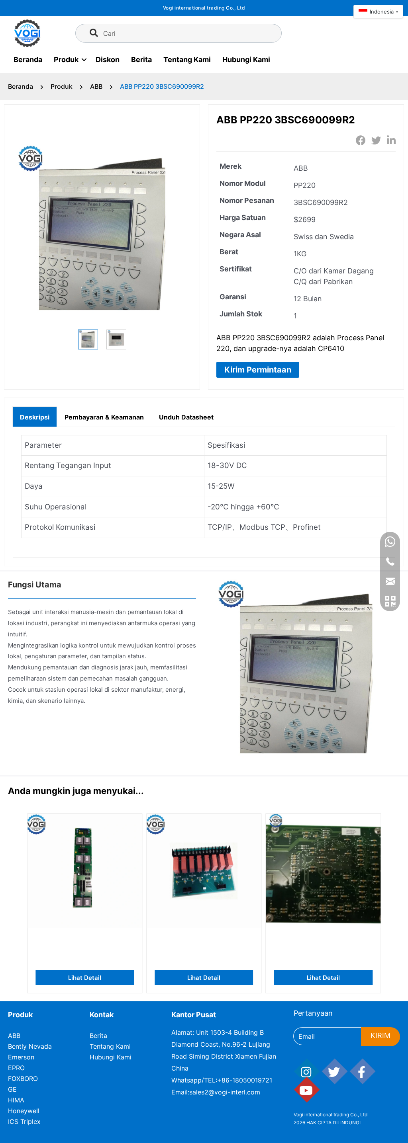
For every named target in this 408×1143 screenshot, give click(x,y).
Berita (141, 59)
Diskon (108, 59)
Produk (66, 59)
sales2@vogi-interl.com (224, 1092)
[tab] (34, 416)
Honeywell (23, 1111)
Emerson (21, 1057)
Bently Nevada (30, 1046)
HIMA (16, 1100)
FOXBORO (23, 1079)
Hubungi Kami (246, 59)
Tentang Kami (187, 59)
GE (12, 1089)
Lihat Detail (84, 977)
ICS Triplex (24, 1121)
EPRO (16, 1068)
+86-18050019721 (244, 1080)
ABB (96, 86)
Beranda (28, 59)
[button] (257, 370)
